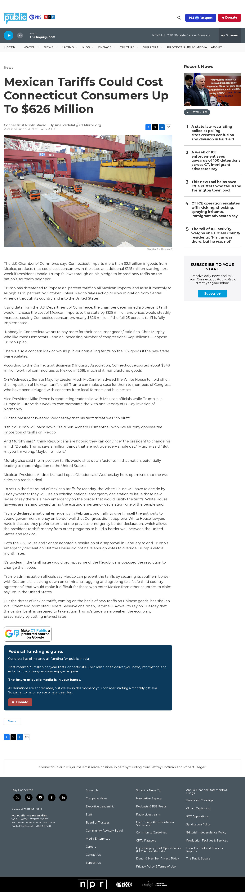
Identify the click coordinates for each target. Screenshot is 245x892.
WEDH (15, 819)
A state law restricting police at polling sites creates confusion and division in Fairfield (212, 133)
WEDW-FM (17, 822)
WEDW (34, 819)
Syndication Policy (198, 824)
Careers (91, 846)
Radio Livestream (148, 814)
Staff (89, 814)
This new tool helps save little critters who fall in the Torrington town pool (216, 186)
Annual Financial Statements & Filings (206, 792)
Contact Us (93, 854)
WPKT (38, 822)
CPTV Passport (146, 840)
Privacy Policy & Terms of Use (156, 866)
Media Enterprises (98, 838)
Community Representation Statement (155, 824)
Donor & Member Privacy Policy (157, 858)
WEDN (25, 819)
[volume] (20, 35)
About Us (92, 790)
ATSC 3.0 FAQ (43, 825)
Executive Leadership (100, 806)
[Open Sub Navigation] (18, 47)
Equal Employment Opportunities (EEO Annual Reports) (158, 850)
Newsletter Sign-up (149, 798)
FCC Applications (197, 816)
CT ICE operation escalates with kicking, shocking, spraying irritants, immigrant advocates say (215, 209)
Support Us (93, 862)
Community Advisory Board (104, 830)
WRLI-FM (49, 822)
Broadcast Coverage (199, 800)
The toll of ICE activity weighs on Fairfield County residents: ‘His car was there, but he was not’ (215, 235)
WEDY (44, 819)
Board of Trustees (97, 822)
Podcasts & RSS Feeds (151, 806)
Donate (231, 17)
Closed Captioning (198, 808)
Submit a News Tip (148, 790)
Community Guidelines (151, 832)
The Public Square (198, 858)
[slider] (26, 35)
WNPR (30, 822)
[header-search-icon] (179, 18)
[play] (9, 35)
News (8, 67)
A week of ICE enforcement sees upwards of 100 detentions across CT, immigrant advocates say (215, 160)
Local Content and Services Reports (204, 850)
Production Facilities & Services (207, 840)
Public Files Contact (22, 825)
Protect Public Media (187, 47)
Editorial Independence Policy (206, 832)
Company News (96, 798)
